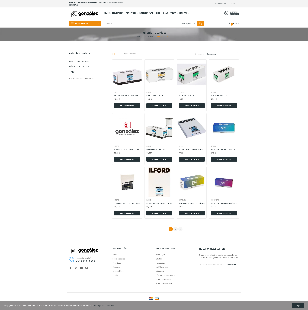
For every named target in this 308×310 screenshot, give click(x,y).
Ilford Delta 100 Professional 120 (127, 95)
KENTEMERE (182, 200)
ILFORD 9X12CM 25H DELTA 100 (159, 203)
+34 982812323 (85, 261)
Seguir (298, 305)
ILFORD (116, 92)
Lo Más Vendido (162, 267)
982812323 (234, 14)
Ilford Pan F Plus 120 (154, 95)
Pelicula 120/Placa (79, 53)
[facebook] (70, 268)
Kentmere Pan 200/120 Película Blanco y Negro (192, 203)
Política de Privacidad (164, 283)
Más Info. (111, 305)
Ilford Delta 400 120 (219, 95)
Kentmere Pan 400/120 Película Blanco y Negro (224, 203)
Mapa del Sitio (118, 271)
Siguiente (180, 229)
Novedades (160, 263)
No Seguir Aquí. (100, 305)
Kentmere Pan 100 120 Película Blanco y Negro (224, 149)
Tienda (115, 275)
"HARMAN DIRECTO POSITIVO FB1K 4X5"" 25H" (127, 203)
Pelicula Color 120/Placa (79, 61)
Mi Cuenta (160, 271)
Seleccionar (222, 54)
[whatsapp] (86, 268)
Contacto (116, 267)
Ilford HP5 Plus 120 (186, 95)
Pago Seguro (117, 263)
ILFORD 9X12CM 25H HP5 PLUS (126, 149)
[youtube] (81, 268)
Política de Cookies (163, 279)
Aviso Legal (160, 255)
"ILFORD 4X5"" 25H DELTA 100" (191, 149)
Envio (114, 255)
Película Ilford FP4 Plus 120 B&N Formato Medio (159, 149)
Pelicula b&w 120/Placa (79, 66)
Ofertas (159, 259)
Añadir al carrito (127, 105)
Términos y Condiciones (165, 275)
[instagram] (75, 268)
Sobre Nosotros (118, 259)
